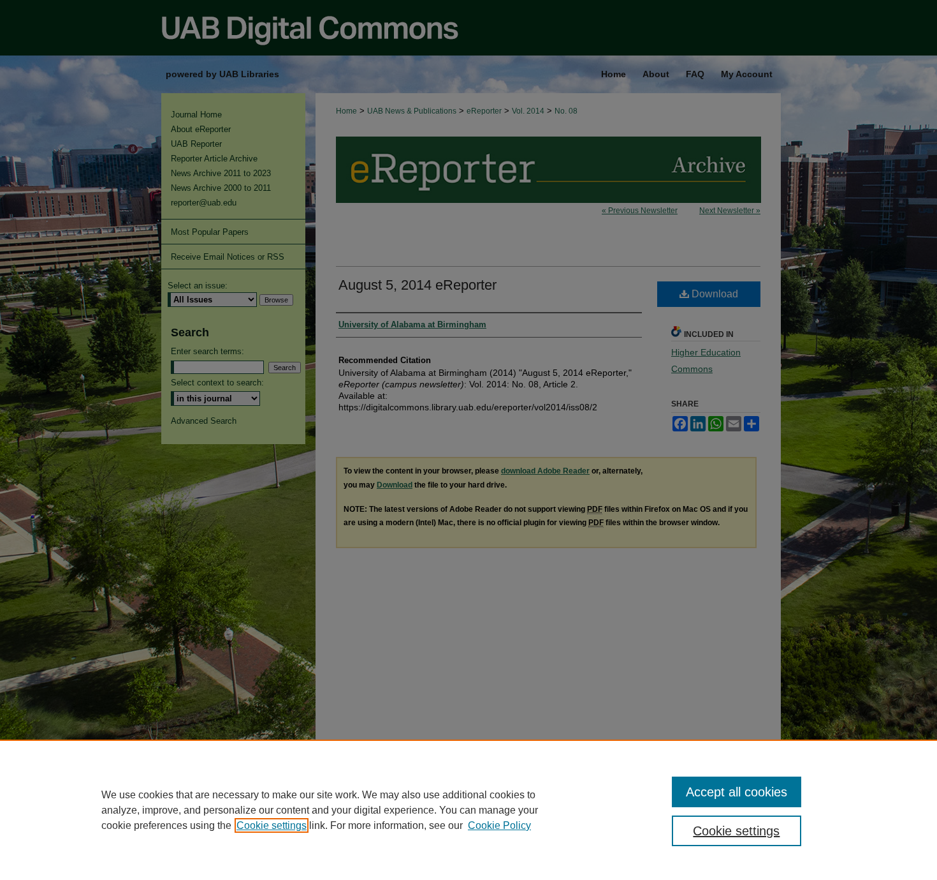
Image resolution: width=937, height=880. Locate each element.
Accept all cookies (736, 792)
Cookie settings (271, 825)
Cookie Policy (499, 825)
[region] (468, 810)
